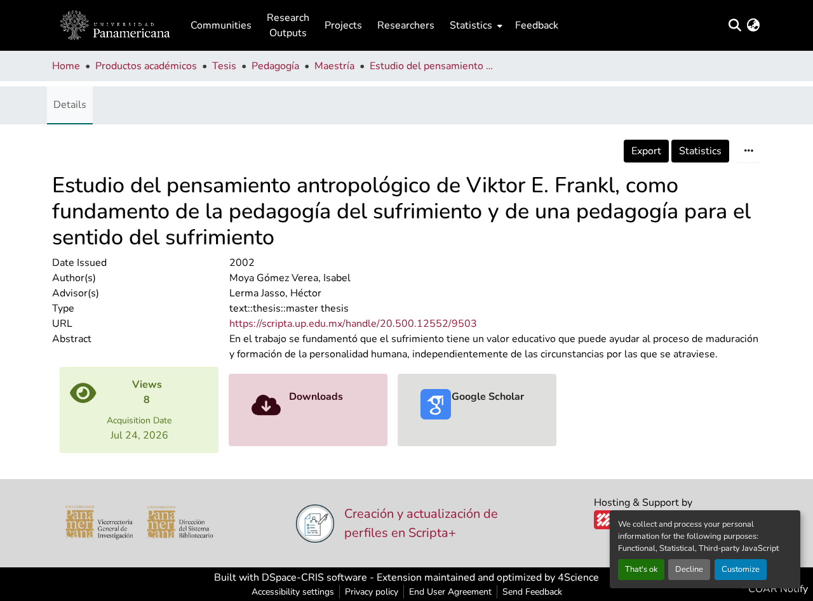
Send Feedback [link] (532, 592)
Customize (741, 569)
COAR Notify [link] (777, 589)
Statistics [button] (471, 25)
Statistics (700, 151)
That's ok (641, 569)
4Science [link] (578, 577)
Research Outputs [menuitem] (288, 25)
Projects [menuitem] (343, 25)
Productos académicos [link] (146, 66)
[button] (115, 25)
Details (69, 105)
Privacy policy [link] (371, 592)
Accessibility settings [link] (293, 592)
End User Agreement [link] (450, 592)
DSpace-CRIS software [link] (314, 577)
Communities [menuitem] (221, 25)
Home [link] (66, 66)
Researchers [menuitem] (405, 25)
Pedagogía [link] (275, 66)
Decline (689, 569)
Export (646, 151)
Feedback (536, 25)
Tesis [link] (224, 66)
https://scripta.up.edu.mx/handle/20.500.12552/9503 (353, 324)
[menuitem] (474, 25)
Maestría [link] (334, 66)
